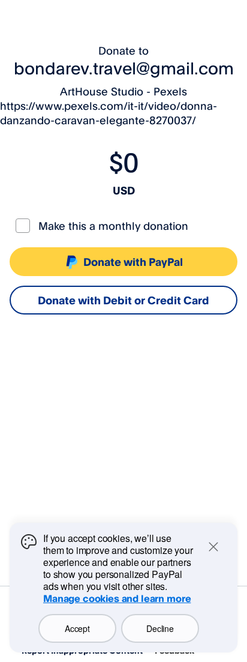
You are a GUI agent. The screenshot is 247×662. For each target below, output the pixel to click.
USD (124, 190)
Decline (159, 628)
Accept (77, 628)
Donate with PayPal (133, 261)
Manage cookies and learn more (117, 598)
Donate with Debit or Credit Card (123, 300)
